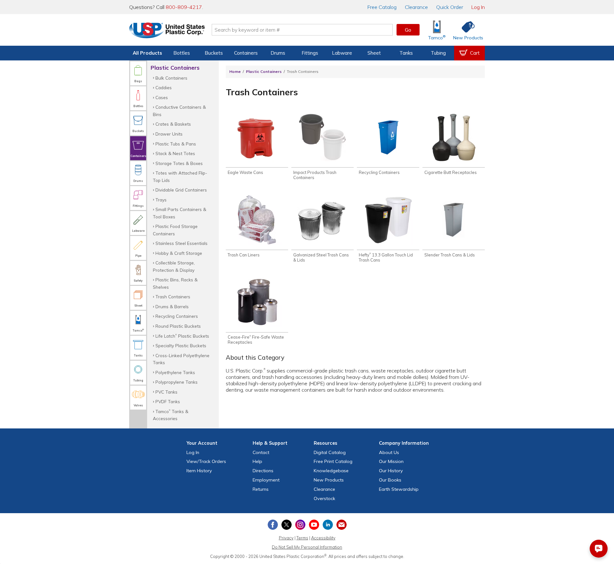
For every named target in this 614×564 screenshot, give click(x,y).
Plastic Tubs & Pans (175, 143)
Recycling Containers (176, 316)
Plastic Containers (264, 71)
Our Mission (391, 461)
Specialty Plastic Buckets (180, 345)
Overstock (324, 498)
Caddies (163, 87)
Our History (391, 471)
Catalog (382, 7)
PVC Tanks (166, 392)
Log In (478, 7)
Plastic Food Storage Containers (175, 229)
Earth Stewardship (399, 489)
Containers (246, 53)
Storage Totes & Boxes (179, 163)
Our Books (390, 480)
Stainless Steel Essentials (181, 243)
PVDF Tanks (167, 401)
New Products (329, 480)
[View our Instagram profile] (300, 524)
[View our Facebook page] (272, 524)
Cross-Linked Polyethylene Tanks (181, 359)
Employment (266, 480)
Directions (263, 471)
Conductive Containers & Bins (179, 110)
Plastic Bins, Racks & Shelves (175, 283)
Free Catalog (333, 461)
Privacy (286, 537)
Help (257, 461)
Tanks (406, 53)
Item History (199, 471)
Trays (161, 199)
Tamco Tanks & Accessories (170, 415)
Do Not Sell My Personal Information (307, 547)
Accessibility (323, 537)
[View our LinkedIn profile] (327, 524)
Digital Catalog (330, 452)
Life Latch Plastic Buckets (182, 336)
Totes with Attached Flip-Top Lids (180, 176)
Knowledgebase (331, 471)
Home (235, 71)
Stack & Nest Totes (175, 153)
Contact (261, 452)
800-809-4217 (184, 7)
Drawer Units (169, 134)
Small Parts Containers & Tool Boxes (179, 213)
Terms (302, 537)
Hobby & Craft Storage (178, 253)
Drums (278, 53)
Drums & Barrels (172, 306)
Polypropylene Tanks (176, 382)
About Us (389, 452)
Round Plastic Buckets (178, 326)
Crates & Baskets (173, 124)
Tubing (438, 53)
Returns (261, 489)
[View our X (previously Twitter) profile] (286, 524)
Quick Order (449, 7)
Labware (342, 53)
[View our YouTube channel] (314, 524)
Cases (161, 97)
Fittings (310, 53)
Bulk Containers (171, 78)
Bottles (181, 53)
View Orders (206, 461)
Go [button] (408, 30)
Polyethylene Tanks (175, 372)
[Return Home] (167, 31)
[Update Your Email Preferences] (341, 524)
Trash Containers (172, 296)
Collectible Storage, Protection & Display (174, 266)
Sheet (374, 53)
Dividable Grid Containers (181, 189)
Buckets (214, 53)
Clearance (416, 7)
